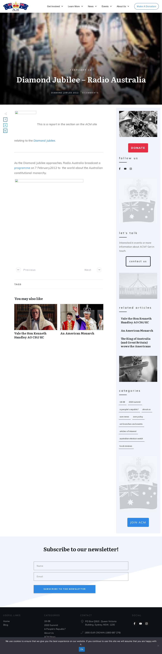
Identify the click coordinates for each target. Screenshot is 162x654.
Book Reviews (126, 446)
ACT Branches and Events (131, 424)
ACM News (124, 416)
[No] (158, 645)
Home (6, 621)
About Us (146, 409)
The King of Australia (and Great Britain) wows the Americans (138, 342)
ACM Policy (138, 416)
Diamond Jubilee (44, 140)
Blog (5, 624)
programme (22, 168)
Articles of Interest (128, 431)
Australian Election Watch (131, 438)
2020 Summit (134, 402)
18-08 (122, 402)
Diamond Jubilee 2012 (65, 93)
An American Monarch (81, 323)
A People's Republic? (129, 409)
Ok (81, 649)
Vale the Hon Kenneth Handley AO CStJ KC (35, 323)
